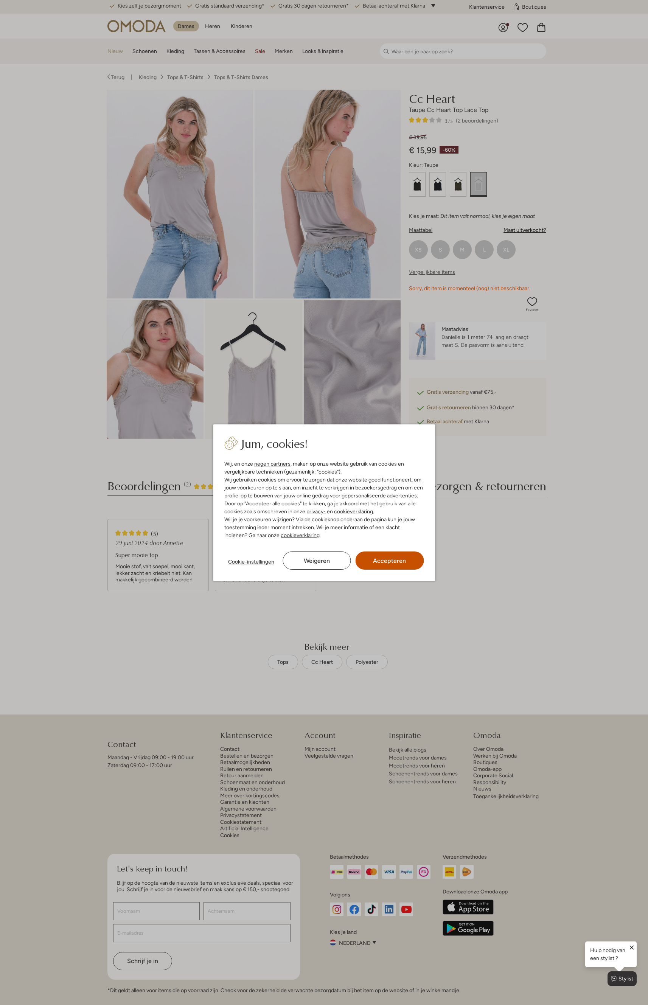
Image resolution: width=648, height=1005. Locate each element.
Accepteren (389, 560)
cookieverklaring (353, 511)
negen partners (272, 464)
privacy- (316, 511)
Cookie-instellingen (251, 562)
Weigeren (317, 560)
